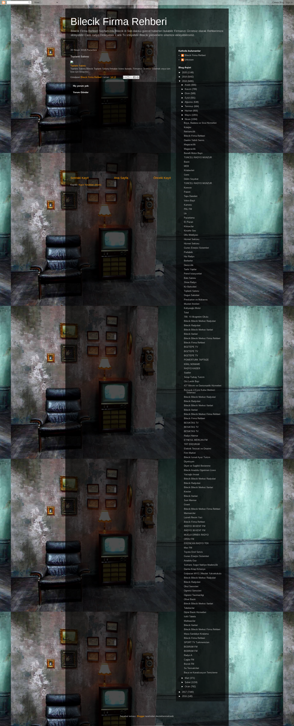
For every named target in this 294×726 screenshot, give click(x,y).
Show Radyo (190, 282)
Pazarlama (189, 217)
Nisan (188, 119)
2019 (184, 76)
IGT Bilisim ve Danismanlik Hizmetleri (202, 385)
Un (185, 213)
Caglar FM (189, 659)
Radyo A (188, 655)
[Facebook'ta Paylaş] (134, 77)
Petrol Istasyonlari (193, 273)
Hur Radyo (189, 256)
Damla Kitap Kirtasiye (194, 569)
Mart (187, 678)
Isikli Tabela (190, 616)
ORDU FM (189, 539)
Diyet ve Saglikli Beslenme (197, 466)
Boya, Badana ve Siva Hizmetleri (200, 123)
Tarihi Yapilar (190, 269)
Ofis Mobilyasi (191, 235)
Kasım (188, 89)
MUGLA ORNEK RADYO (196, 534)
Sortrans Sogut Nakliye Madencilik (201, 565)
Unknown (189, 59)
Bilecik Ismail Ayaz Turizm (197, 457)
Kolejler (187, 127)
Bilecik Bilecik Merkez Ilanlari (198, 329)
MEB (186, 166)
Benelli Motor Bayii (193, 153)
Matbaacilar (189, 621)
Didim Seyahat (191, 179)
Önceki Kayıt (162, 178)
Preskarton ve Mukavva (195, 299)
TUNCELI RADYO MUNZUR (198, 157)
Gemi (186, 174)
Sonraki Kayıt (79, 178)
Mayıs (188, 115)
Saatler (187, 372)
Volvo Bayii (189, 200)
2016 (184, 696)
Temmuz (189, 106)
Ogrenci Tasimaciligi (194, 595)
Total (186, 312)
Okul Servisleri (191, 586)
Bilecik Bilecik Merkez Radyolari (200, 321)
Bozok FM (189, 664)
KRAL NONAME (192, 364)
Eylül (187, 98)
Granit (187, 504)
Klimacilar (189, 226)
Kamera (188, 205)
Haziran (189, 110)
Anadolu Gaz (190, 560)
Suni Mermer (190, 500)
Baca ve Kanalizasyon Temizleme (200, 672)
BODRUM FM (191, 646)
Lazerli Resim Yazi (193, 517)
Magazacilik (190, 144)
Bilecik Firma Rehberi (118, 21)
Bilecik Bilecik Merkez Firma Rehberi (202, 338)
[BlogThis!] (128, 77)
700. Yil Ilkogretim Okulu (196, 317)
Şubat (188, 682)
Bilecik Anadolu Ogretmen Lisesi (200, 470)
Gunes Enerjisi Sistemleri (196, 248)
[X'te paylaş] (131, 77)
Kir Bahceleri (190, 286)
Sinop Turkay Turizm (194, 377)
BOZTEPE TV (191, 347)
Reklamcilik (189, 131)
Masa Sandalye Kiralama (196, 634)
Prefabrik (188, 252)
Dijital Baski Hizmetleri (195, 612)
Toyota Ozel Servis (193, 552)
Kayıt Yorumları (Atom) (90, 184)
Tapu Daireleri (190, 196)
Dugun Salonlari (191, 295)
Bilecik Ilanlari (191, 334)
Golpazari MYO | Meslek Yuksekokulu (202, 573)
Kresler (187, 491)
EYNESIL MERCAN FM (196, 440)
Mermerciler (189, 513)
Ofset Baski (190, 599)
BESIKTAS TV (191, 423)
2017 (184, 692)
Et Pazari (188, 222)
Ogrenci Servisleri (192, 590)
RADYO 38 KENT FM (194, 526)
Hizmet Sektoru (191, 239)
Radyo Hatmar (191, 435)
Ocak (188, 686)
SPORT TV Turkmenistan (196, 642)
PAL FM (188, 209)
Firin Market (190, 453)
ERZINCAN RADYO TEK (196, 543)
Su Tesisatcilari (191, 668)
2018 (184, 81)
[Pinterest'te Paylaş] (137, 77)
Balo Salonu (190, 278)
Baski (187, 162)
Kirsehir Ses (190, 230)
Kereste (188, 187)
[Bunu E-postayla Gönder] (124, 77)
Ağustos (189, 102)
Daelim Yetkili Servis (194, 140)
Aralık (188, 85)
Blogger (140, 716)
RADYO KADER (192, 368)
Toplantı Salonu (78, 65)
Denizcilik (188, 265)
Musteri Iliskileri (191, 304)
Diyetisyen (189, 461)
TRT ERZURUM (192, 444)
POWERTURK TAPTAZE (196, 359)
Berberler (188, 260)
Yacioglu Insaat (191, 474)
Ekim (188, 93)
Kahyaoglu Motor (192, 308)
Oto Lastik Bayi (191, 381)
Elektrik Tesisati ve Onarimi (197, 448)
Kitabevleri (189, 170)
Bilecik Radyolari (192, 325)
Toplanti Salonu (191, 291)
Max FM (188, 547)
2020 (184, 72)
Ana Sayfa (121, 178)
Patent (187, 192)
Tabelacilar (189, 608)
